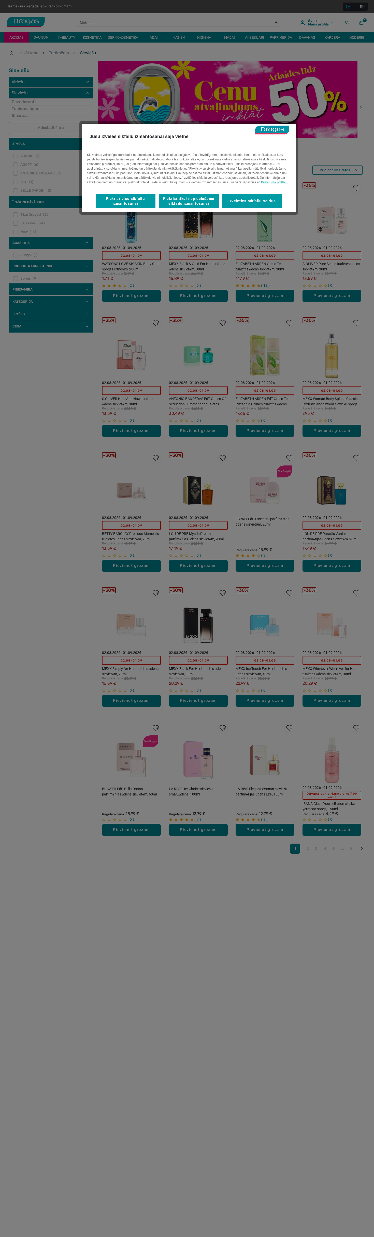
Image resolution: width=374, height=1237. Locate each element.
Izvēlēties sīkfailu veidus (252, 200)
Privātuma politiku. (274, 182)
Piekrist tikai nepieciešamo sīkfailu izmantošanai (188, 201)
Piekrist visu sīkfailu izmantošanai (125, 201)
